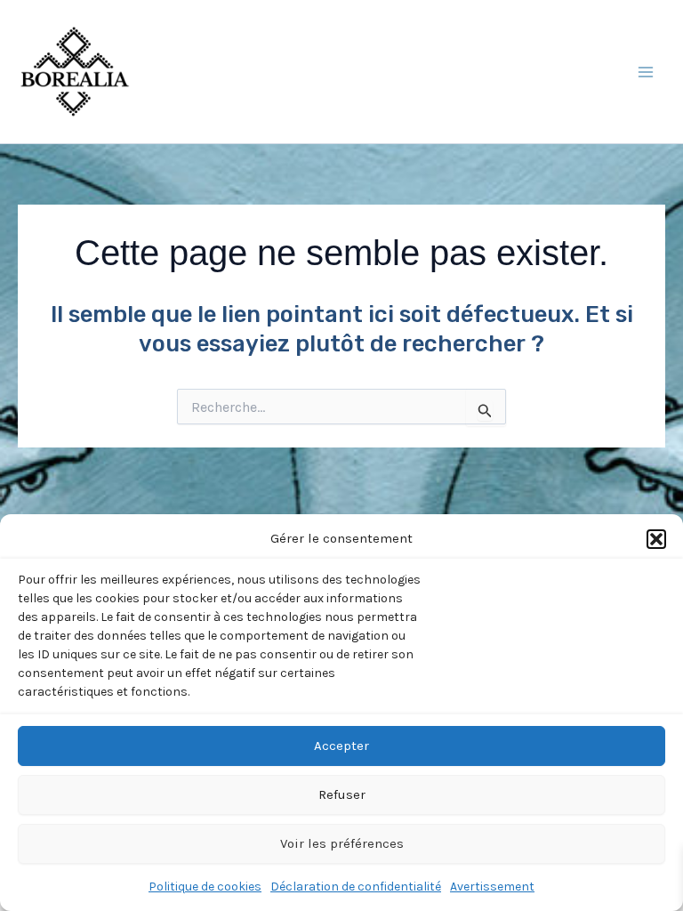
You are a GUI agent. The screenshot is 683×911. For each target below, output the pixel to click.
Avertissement (492, 886)
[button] (656, 539)
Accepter (341, 746)
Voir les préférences (342, 843)
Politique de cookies (205, 886)
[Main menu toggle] (645, 72)
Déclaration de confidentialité (355, 886)
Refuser (342, 794)
